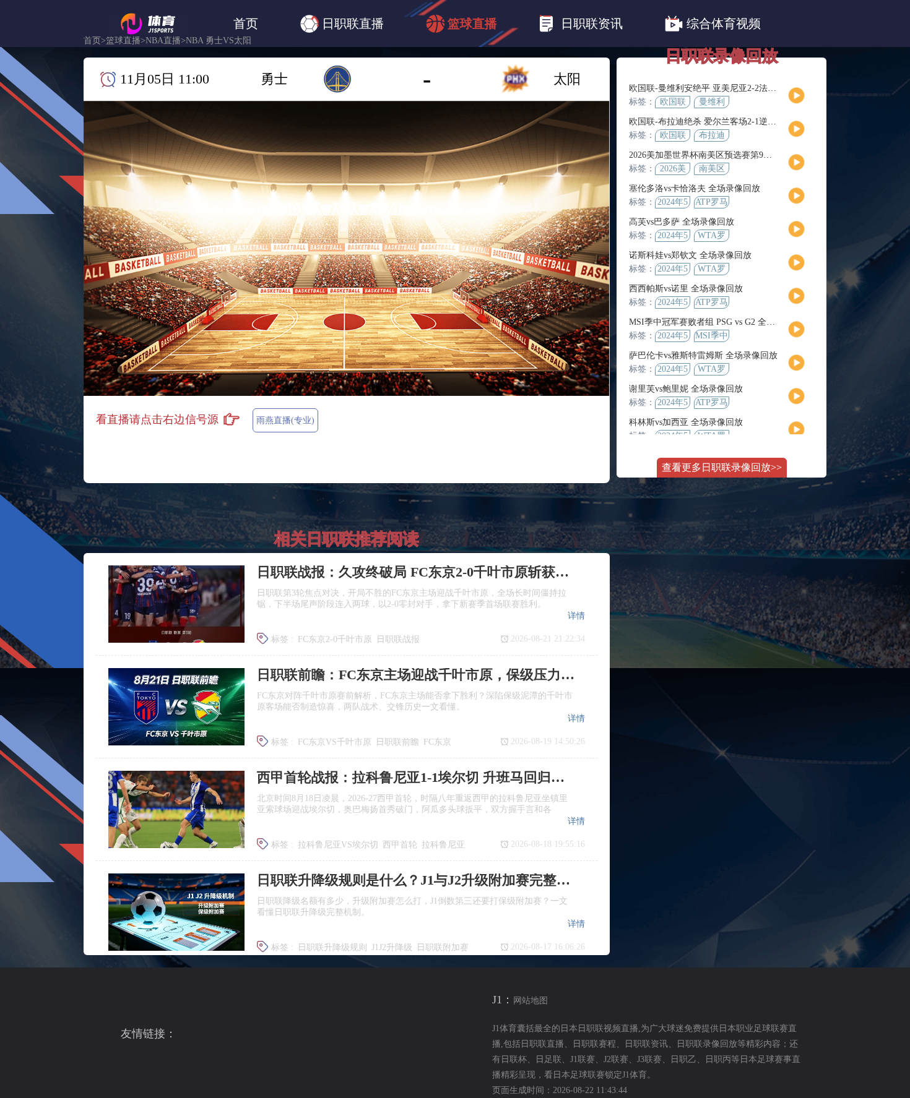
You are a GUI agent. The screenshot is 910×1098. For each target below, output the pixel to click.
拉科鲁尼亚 (443, 844)
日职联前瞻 (397, 742)
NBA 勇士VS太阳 (218, 40)
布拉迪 (712, 135)
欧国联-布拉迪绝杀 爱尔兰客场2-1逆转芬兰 (711, 121)
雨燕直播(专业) (285, 420)
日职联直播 (353, 23)
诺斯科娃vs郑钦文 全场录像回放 (690, 255)
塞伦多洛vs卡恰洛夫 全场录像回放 (694, 188)
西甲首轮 (400, 844)
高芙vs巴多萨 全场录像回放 (681, 221)
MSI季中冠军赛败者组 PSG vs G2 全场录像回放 (719, 322)
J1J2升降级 (391, 947)
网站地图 (530, 1000)
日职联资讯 (592, 23)
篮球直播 (472, 23)
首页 (245, 23)
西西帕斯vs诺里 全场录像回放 (686, 288)
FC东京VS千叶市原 (334, 742)
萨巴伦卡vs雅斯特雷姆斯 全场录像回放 (703, 355)
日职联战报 (398, 639)
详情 (576, 615)
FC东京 (437, 742)
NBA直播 (163, 40)
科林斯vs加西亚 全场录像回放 (686, 422)
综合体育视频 (724, 23)
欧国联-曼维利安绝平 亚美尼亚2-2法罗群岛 (711, 88)
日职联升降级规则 (332, 947)
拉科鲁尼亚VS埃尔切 (338, 844)
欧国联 (673, 101)
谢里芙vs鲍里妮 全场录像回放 (686, 388)
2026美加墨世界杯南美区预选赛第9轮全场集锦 (718, 155)
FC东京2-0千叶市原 (335, 639)
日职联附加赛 (443, 947)
